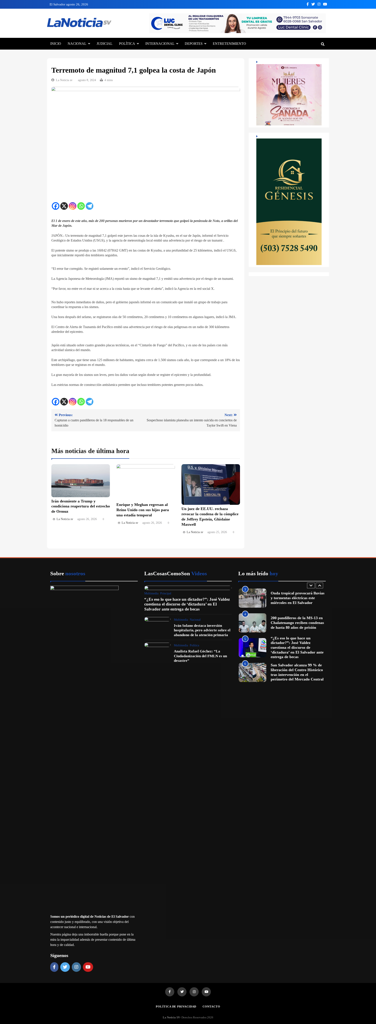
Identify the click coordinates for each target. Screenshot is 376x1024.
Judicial (104, 43)
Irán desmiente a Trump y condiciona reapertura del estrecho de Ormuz (80, 506)
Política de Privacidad (176, 1006)
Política (127, 43)
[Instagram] (72, 206)
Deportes (194, 43)
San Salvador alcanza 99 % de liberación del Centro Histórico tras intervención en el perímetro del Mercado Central (297, 672)
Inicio (55, 43)
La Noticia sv (64, 80)
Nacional (77, 43)
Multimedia (151, 593)
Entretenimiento (229, 43)
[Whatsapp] (81, 206)
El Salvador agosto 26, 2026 (69, 4)
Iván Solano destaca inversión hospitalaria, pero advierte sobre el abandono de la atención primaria (202, 630)
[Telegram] (89, 206)
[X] (64, 206)
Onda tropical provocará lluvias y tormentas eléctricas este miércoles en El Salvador (297, 598)
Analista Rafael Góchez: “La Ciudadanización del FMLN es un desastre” (200, 656)
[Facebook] (55, 206)
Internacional (160, 43)
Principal (165, 593)
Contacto (211, 1006)
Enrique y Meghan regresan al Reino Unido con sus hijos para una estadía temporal (142, 509)
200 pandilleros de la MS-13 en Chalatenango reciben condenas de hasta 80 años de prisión (297, 622)
